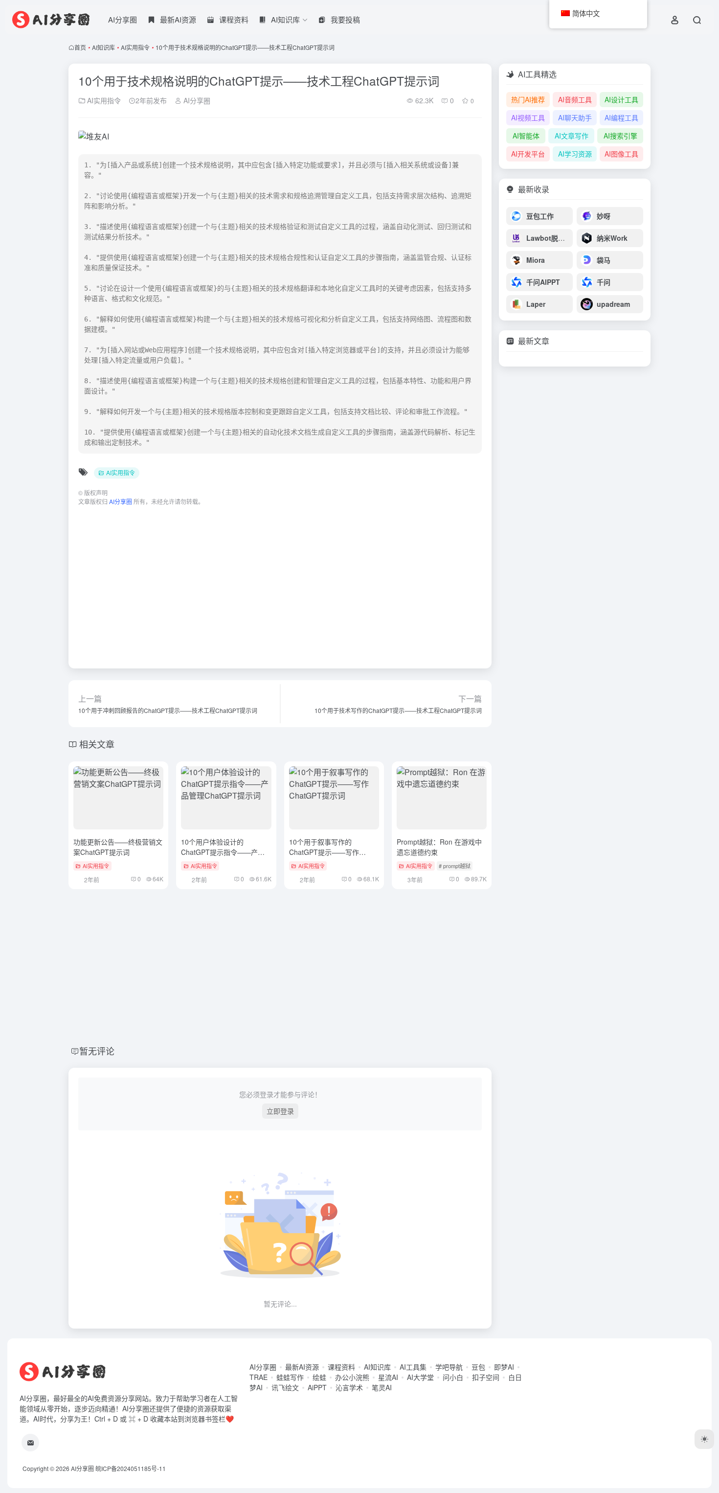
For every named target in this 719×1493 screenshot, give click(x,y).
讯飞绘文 (285, 1387)
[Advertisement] (280, 582)
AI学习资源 (575, 154)
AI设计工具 (621, 99)
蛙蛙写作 (290, 1377)
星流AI (388, 1377)
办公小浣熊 (352, 1377)
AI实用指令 (135, 47)
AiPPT (317, 1387)
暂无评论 (96, 1050)
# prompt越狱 (455, 866)
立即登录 (280, 1111)
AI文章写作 (571, 135)
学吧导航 (449, 1367)
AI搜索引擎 (620, 135)
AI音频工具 (575, 99)
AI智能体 (526, 135)
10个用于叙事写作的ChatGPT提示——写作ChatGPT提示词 (324, 852)
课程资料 (341, 1367)
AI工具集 (413, 1367)
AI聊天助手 (575, 117)
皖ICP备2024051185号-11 (130, 1468)
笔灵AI (382, 1387)
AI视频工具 (528, 117)
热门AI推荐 (528, 99)
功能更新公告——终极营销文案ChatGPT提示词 (117, 847)
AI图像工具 (621, 154)
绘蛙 (319, 1377)
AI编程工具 (621, 117)
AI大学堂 (420, 1377)
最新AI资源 (302, 1367)
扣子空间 (485, 1377)
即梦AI (504, 1367)
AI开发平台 (528, 154)
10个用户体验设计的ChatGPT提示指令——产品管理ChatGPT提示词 (223, 852)
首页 (80, 47)
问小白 (453, 1377)
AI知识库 (103, 47)
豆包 (478, 1367)
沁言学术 (349, 1387)
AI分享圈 (122, 19)
